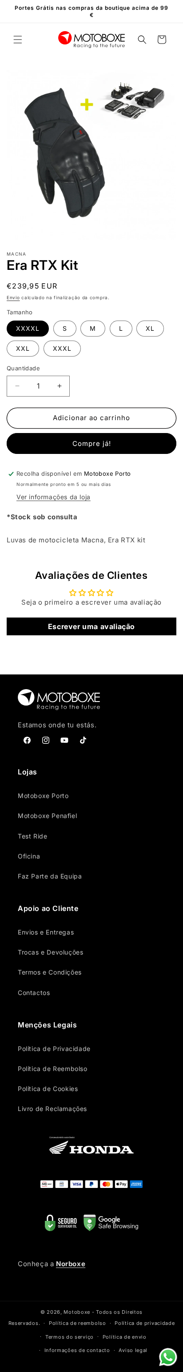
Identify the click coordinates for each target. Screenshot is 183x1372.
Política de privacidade (145, 1323)
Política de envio (125, 1337)
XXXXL (28, 328)
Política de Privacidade (54, 1048)
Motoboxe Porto (43, 795)
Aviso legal (133, 1350)
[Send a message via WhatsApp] (168, 1357)
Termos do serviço (69, 1337)
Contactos (34, 992)
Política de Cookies (48, 1088)
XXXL (62, 348)
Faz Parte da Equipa (50, 876)
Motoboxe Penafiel (47, 815)
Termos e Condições (50, 972)
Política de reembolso (77, 1323)
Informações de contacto (77, 1350)
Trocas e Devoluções (50, 952)
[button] (18, 39)
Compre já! (91, 443)
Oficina (29, 856)
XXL (23, 348)
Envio (13, 297)
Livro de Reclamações (52, 1108)
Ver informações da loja (53, 497)
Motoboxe (77, 1312)
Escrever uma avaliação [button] (91, 626)
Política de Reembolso (53, 1068)
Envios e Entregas (46, 932)
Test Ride (32, 836)
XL (150, 328)
